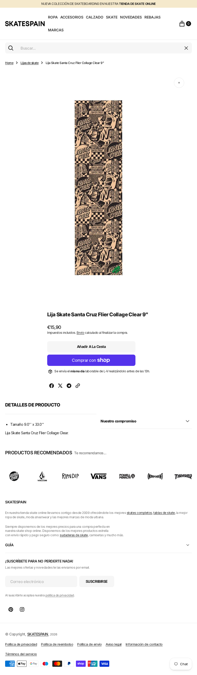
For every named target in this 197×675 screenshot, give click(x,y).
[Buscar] (10, 48)
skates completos (139, 513)
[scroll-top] (188, 645)
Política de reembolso (57, 644)
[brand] (14, 476)
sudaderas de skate (74, 535)
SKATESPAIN (37, 634)
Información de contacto (144, 644)
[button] (185, 23)
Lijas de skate (29, 63)
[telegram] (69, 386)
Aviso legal (114, 644)
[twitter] (60, 386)
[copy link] (77, 386)
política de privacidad (59, 595)
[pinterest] (10, 609)
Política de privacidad (21, 644)
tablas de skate (164, 513)
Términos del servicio (21, 654)
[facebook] (51, 386)
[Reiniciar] (186, 48)
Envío (80, 333)
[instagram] (22, 609)
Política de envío (89, 644)
